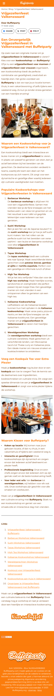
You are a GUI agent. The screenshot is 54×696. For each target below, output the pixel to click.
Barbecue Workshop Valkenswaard (26, 538)
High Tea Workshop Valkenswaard (25, 552)
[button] (4, 3)
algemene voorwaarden (30, 687)
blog (39, 690)
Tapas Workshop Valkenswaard (24, 547)
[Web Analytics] (6, 637)
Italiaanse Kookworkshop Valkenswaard (28, 557)
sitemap (32, 690)
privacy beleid (25, 685)
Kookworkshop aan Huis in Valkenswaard (29, 579)
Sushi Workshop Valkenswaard (24, 543)
